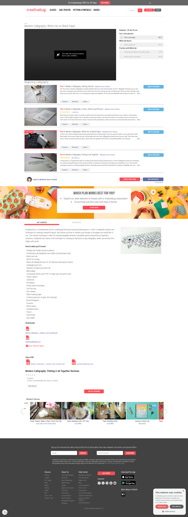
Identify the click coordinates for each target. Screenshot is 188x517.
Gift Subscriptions (84, 477)
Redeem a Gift (82, 480)
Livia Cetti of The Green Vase (46, 424)
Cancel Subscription (84, 503)
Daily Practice (65, 10)
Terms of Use (82, 488)
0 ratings (30, 378)
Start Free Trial (129, 179)
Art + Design (47, 480)
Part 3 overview (129, 37)
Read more (171, 502)
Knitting (46, 475)
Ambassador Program (68, 500)
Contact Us (65, 490)
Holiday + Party (48, 498)
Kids (45, 493)
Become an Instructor (68, 488)
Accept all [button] (162, 506)
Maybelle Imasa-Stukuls (102, 86)
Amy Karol (142, 424)
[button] (169, 511)
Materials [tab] (75, 102)
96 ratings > (75, 158)
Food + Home (48, 495)
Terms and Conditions (110, 463)
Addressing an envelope (132, 57)
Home (25, 23)
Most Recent (32, 386)
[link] (48, 362)
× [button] (183, 491)
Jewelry (46, 490)
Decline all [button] (176, 506)
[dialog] (169, 502)
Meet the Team (66, 483)
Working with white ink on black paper (137, 52)
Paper (46, 483)
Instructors (65, 477)
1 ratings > (75, 112)
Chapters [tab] (65, 102)
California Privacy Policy (85, 495)
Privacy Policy (120, 463)
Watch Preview (153, 87)
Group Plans (65, 493)
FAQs (80, 483)
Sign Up (83, 453)
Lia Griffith (78, 424)
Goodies (96, 10)
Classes (53, 10)
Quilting (46, 488)
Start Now (94, 208)
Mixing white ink (129, 45)
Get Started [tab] (42, 222)
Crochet (46, 477)
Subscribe (130, 453)
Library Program (66, 495)
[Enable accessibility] (4, 512)
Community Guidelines (85, 493)
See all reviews (94, 391)
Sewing (46, 485)
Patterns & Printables (82, 10)
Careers (64, 485)
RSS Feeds (64, 503)
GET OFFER (149, 10)
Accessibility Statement (85, 475)
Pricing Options (159, 182)
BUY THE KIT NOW (36, 346)
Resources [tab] (76, 222)
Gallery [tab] (85, 102)
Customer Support (84, 485)
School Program (66, 498)
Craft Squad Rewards (68, 475)
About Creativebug (67, 480)
